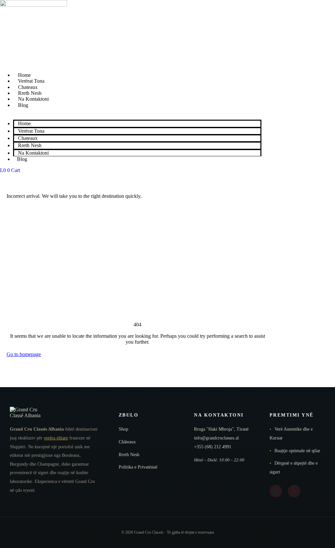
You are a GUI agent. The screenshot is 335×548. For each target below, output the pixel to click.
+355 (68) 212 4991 (212, 446)
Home (24, 75)
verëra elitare (56, 438)
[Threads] (294, 491)
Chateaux (28, 87)
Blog (23, 105)
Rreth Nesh (30, 93)
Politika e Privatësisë (138, 467)
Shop (123, 429)
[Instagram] (276, 491)
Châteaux (127, 441)
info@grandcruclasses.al (216, 438)
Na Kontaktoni (33, 99)
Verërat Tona (31, 81)
